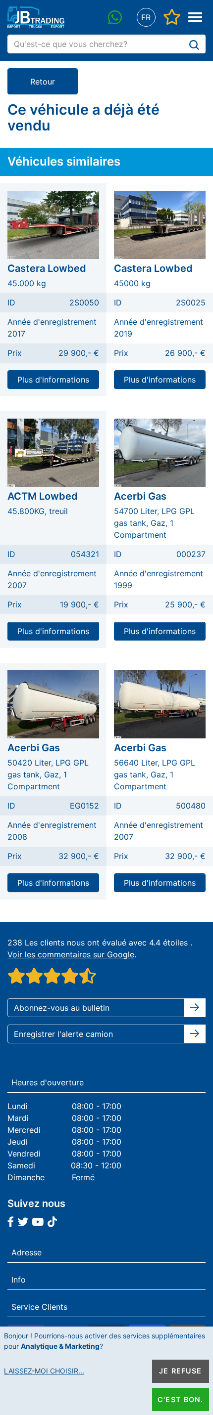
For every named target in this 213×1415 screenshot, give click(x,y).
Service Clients (39, 1307)
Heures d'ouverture (47, 1082)
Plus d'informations (53, 380)
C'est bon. (180, 1399)
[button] (146, 17)
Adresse (26, 1252)
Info (18, 1280)
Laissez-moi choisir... (44, 1371)
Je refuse (180, 1371)
